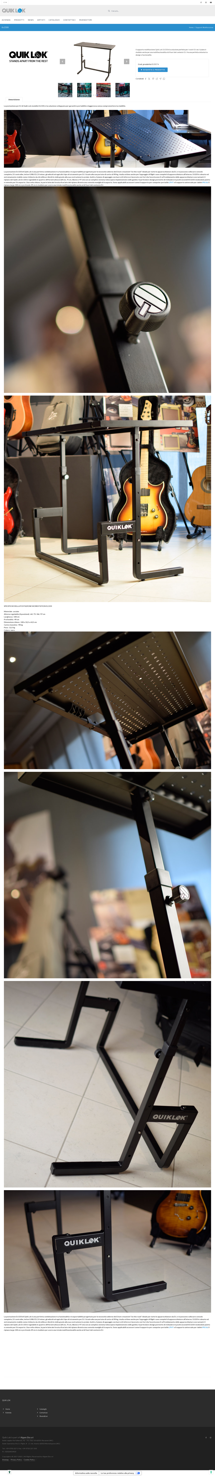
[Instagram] (205, 2)
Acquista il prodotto (154, 70)
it (4, 2)
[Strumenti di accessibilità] (9, 1472)
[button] (91, 95)
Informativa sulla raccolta (86, 1473)
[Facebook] (201, 2)
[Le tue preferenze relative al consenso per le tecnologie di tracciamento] (211, 1472)
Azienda (6, 19)
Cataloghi (54, 19)
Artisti (41, 19)
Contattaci (69, 19)
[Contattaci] (210, 2)
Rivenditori (85, 19)
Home (191, 27)
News (31, 19)
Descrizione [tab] (14, 99)
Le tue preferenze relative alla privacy (117, 1473)
